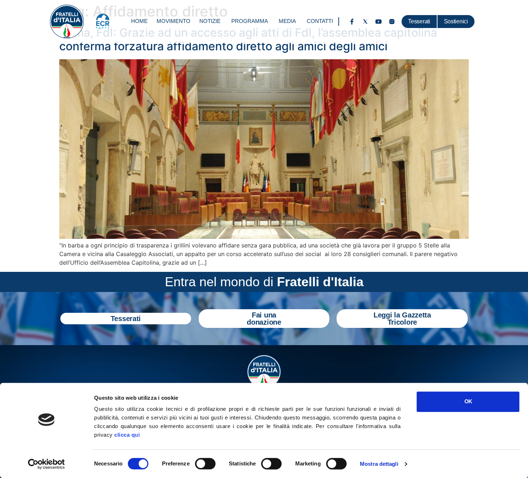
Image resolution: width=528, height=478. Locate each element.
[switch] (205, 463)
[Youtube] (378, 21)
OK (468, 401)
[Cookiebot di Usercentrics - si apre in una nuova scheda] (46, 464)
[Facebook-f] (352, 21)
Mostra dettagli (379, 464)
